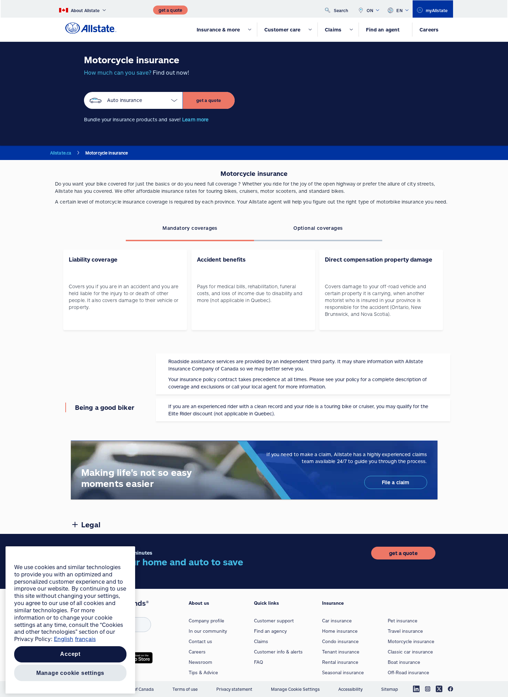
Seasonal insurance (343, 672)
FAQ (258, 662)
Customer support (274, 620)
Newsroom (200, 662)
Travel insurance (405, 631)
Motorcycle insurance (411, 641)
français (85, 638)
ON (370, 10)
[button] (133, 100)
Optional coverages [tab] (317, 228)
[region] (70, 620)
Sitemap (389, 689)
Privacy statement (234, 689)
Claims (261, 641)
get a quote (208, 100)
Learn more (195, 119)
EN (399, 10)
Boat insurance (404, 662)
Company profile (206, 620)
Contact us (200, 641)
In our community (208, 631)
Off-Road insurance (408, 672)
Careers (197, 651)
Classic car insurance (410, 651)
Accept (70, 654)
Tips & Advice (203, 672)
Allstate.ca (60, 152)
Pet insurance (402, 620)
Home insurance (340, 631)
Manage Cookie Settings (295, 689)
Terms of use (185, 689)
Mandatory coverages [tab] (189, 228)
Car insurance (337, 620)
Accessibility (350, 689)
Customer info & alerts (278, 651)
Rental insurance (340, 662)
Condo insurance (340, 641)
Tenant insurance (340, 651)
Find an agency (270, 631)
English (63, 638)
